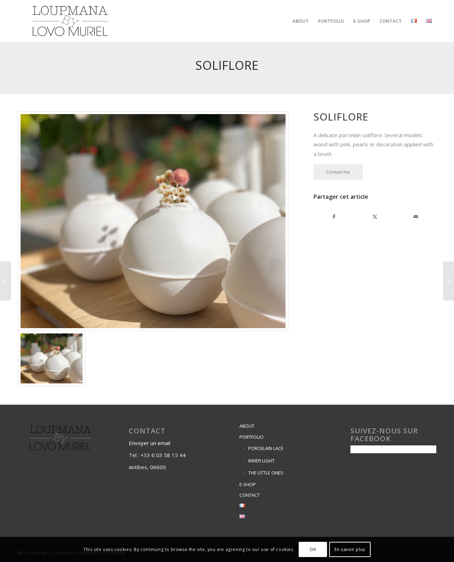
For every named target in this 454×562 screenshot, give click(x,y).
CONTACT (249, 495)
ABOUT (246, 426)
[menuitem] (301, 21)
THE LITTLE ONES (265, 473)
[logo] (70, 21)
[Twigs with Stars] (448, 281)
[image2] (153, 221)
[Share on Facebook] (334, 216)
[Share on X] (374, 216)
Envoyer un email (150, 442)
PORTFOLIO (251, 437)
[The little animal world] (5, 281)
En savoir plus (349, 549)
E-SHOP (247, 484)
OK (313, 549)
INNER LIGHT (261, 460)
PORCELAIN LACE (265, 448)
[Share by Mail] (415, 216)
